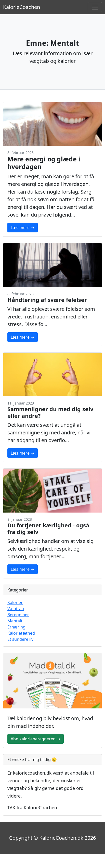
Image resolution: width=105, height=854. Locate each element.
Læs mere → (22, 227)
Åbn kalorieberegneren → (35, 739)
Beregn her (18, 615)
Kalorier (15, 602)
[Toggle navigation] (95, 7)
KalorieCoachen (21, 7)
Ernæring (16, 627)
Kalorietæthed (21, 633)
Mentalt (14, 621)
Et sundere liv (20, 639)
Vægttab (15, 608)
